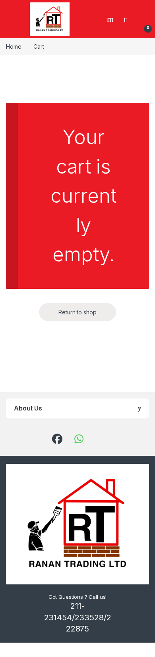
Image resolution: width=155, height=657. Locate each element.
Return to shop (77, 312)
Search (111, 19)
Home (13, 46)
